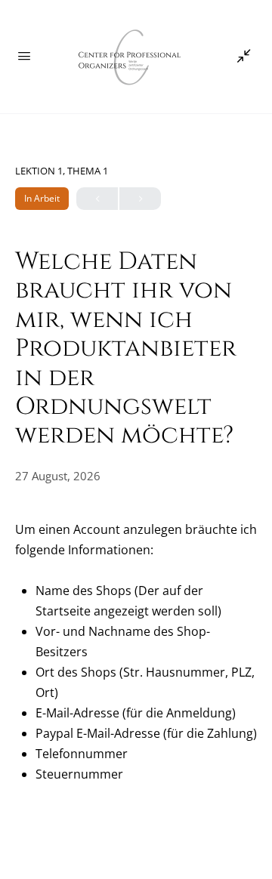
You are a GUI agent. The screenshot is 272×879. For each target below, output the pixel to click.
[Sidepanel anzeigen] (240, 56)
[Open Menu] (24, 55)
